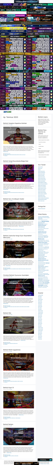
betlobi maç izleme (46, 252)
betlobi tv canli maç (20, 381)
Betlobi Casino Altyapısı (42, 192)
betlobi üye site (15, 343)
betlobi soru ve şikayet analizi (8, 229)
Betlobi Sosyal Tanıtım (41, 196)
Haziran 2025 (40, 299)
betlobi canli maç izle (41, 226)
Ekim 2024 (40, 307)
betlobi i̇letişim (6, 455)
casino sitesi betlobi (46, 280)
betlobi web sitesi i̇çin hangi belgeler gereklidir (43, 273)
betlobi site (11, 343)
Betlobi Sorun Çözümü (42, 189)
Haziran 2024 (40, 313)
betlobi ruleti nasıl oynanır (41, 261)
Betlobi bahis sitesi (6, 343)
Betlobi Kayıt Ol (8, 387)
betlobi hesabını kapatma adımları (14, 154)
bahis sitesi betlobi (45, 216)
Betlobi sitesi (47, 263)
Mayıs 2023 (40, 331)
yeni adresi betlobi (45, 286)
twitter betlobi (16, 455)
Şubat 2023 (40, 336)
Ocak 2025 (40, 303)
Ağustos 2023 (40, 327)
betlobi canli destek (42, 225)
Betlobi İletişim (8, 424)
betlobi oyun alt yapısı (22, 154)
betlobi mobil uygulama (22, 268)
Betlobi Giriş (40, 168)
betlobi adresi (40, 218)
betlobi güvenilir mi (46, 243)
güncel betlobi (46, 283)
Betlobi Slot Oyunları (41, 176)
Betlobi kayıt (47, 246)
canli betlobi (40, 280)
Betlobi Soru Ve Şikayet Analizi (13, 199)
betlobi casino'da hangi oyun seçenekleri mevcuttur (11, 268)
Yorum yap (5, 155)
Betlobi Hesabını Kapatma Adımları (15, 123)
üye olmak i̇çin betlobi (44, 287)
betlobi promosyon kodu (43, 260)
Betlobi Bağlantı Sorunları (42, 182)
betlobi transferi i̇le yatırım (16, 229)
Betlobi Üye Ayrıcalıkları (42, 186)
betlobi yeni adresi (46, 274)
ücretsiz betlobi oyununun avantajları (24, 306)
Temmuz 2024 (40, 312)
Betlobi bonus (41, 223)
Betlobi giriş (41, 238)
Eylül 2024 (40, 309)
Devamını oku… (5, 151)
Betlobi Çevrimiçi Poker (42, 179)
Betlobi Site (7, 313)
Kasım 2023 (40, 323)
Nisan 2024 (40, 316)
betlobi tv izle (6, 306)
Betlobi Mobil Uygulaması (11, 350)
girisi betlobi (40, 282)
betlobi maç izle (40, 252)
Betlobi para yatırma (21, 192)
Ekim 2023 (40, 324)
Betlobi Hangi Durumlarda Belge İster (15, 161)
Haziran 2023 (40, 330)
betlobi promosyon (42, 258)
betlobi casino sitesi (42, 231)
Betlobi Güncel (40, 241)
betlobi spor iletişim (11, 455)
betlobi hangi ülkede (7, 381)
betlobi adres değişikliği (46, 217)
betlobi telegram (41, 266)
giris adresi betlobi (41, 281)
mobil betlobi (45, 285)
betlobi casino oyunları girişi (41, 230)
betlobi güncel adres (46, 241)
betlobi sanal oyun (47, 262)
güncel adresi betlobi (41, 283)
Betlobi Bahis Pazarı (41, 195)
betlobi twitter (46, 270)
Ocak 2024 (40, 320)
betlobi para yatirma (28, 268)
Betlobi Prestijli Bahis (41, 172)
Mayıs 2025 (40, 300)
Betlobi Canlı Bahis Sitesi (41, 227)
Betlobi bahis (6, 192)
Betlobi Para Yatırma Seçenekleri (42, 256)
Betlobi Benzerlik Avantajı (42, 199)
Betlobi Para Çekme (41, 257)
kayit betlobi (40, 285)
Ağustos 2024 (40, 310)
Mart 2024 (40, 317)
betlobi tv (46, 266)
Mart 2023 (40, 334)
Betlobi (39, 169)
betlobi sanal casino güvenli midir (41, 262)
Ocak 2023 (40, 337)
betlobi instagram (40, 245)
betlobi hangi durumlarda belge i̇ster (13, 192)
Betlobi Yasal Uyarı (41, 200)
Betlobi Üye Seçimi (41, 175)
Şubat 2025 (40, 302)
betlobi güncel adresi (42, 242)
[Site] (13, 39)
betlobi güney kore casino (41, 243)
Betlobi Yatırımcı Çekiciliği (42, 193)
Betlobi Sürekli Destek (41, 178)
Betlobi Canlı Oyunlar (41, 229)
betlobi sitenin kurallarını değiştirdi (42, 263)
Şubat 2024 (40, 319)
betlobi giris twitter (40, 237)
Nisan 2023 (40, 333)
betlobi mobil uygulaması (13, 381)
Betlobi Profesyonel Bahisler (42, 183)
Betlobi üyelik (22, 229)
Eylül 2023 (40, 326)
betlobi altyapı (39, 221)
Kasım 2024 (40, 306)
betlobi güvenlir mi (6, 154)
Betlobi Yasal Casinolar (42, 185)
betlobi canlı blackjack (40, 228)
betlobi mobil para (46, 253)
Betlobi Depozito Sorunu (42, 188)
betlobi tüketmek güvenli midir (41, 271)
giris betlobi (46, 281)
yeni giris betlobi (40, 287)
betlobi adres (40, 217)
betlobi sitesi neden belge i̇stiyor (41, 264)
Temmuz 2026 (40, 295)
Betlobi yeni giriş (41, 275)
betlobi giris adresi (40, 236)
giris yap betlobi (45, 282)
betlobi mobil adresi (40, 253)
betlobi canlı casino (45, 228)
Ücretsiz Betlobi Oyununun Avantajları (16, 275)
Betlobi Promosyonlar (7, 153)
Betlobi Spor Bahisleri (41, 265)
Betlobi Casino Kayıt (41, 171)
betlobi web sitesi (40, 272)
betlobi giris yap (46, 237)
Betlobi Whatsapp (40, 274)
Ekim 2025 (40, 296)
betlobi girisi (45, 236)
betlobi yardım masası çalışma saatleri (13, 306)
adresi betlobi (40, 216)
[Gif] (26, 54)
